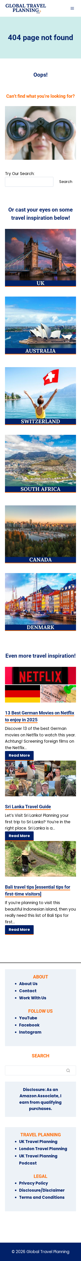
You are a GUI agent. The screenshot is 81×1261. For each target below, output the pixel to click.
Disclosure (34, 1089)
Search (65, 181)
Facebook (29, 1025)
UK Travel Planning (38, 1141)
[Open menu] (72, 8)
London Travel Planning (43, 1149)
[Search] (68, 1070)
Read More (19, 755)
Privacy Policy (33, 1183)
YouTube (28, 1018)
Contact (28, 991)
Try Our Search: (19, 173)
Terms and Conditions (42, 1197)
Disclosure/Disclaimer (42, 1190)
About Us (28, 984)
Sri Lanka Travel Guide (28, 806)
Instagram (30, 1032)
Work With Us (32, 998)
